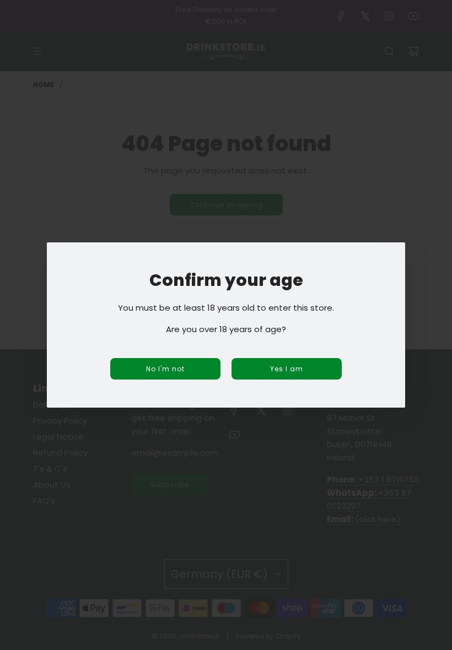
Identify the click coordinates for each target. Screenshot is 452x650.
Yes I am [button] (286, 368)
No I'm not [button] (165, 368)
